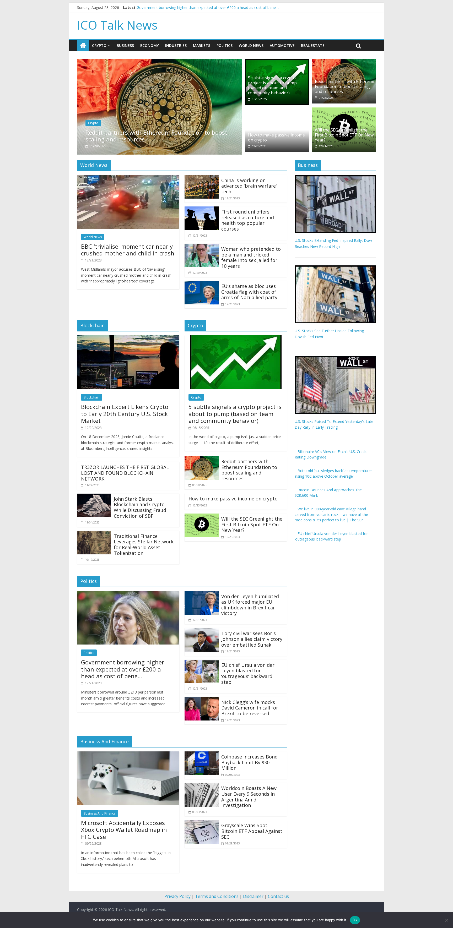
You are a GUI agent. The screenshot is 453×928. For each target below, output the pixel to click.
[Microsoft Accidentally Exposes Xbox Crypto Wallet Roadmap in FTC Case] (128, 754)
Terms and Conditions (217, 896)
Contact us (278, 896)
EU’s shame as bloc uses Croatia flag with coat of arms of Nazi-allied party (249, 292)
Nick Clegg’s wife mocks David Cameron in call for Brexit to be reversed (249, 708)
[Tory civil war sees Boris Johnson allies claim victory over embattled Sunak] (202, 631)
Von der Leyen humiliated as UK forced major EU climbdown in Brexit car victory (250, 604)
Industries (176, 45)
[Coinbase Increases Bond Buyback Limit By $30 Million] (202, 754)
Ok (355, 920)
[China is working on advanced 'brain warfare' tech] (202, 178)
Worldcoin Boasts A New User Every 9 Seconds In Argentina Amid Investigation (249, 796)
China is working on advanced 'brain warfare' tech (249, 186)
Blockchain (92, 397)
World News (251, 45)
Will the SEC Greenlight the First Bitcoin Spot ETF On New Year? (344, 135)
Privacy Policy (177, 896)
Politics (225, 45)
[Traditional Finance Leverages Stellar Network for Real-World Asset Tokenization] (94, 534)
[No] (446, 920)
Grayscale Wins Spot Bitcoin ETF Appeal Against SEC (251, 831)
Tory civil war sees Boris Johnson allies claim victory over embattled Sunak (251, 639)
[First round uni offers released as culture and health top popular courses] (202, 209)
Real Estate (313, 45)
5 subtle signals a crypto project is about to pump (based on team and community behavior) (272, 85)
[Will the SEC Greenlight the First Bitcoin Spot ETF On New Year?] (344, 110)
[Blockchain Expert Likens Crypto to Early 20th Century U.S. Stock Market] (128, 338)
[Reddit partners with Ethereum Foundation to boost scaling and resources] (159, 62)
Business (125, 45)
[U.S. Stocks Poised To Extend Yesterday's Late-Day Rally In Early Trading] (335, 358)
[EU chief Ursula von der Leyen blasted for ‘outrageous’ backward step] (202, 663)
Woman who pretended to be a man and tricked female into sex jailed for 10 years (251, 257)
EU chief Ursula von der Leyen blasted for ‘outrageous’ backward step (247, 673)
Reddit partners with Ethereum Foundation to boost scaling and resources (156, 135)
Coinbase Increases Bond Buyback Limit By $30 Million (249, 762)
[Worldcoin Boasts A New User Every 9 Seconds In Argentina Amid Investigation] (202, 786)
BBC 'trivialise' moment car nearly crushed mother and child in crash (194, 7)
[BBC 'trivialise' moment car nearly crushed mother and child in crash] (128, 178)
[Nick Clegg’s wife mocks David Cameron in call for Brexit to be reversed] (202, 700)
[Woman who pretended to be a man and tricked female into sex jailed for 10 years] (202, 247)
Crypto (99, 45)
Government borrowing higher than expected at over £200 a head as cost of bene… (122, 669)
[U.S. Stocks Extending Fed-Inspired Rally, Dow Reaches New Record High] (335, 177)
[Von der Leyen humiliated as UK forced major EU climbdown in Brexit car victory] (202, 594)
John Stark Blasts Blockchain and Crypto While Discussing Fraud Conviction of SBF (140, 507)
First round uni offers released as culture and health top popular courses (247, 220)
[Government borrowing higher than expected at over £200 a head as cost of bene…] (128, 594)
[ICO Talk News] (83, 45)
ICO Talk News (117, 25)
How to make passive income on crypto (276, 137)
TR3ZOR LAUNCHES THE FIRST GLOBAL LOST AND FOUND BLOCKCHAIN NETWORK (125, 473)
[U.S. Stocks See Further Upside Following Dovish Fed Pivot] (335, 268)
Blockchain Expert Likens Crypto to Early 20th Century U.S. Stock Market (124, 413)
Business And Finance (100, 813)
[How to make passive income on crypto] (277, 110)
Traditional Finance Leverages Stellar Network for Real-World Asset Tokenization (144, 544)
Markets (201, 45)
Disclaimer (253, 896)
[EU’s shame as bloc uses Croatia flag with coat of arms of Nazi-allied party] (202, 284)
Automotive (282, 45)
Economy (149, 45)
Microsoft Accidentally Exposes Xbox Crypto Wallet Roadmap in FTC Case (124, 829)
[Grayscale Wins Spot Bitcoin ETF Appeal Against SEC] (202, 823)
